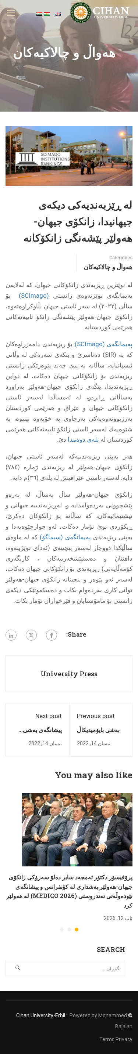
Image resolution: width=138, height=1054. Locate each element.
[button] (76, 929)
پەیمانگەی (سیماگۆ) (65, 537)
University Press (69, 673)
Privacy (124, 1039)
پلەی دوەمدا (83, 439)
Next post (48, 716)
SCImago (34, 295)
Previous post (96, 716)
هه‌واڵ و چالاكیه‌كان (108, 266)
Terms (106, 1039)
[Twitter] (31, 635)
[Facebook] (51, 635)
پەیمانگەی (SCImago (105, 344)
